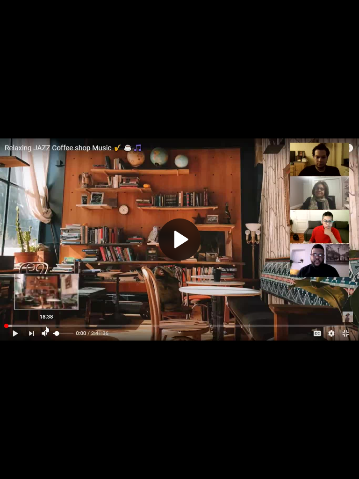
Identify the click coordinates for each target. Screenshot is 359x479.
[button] (179, 239)
